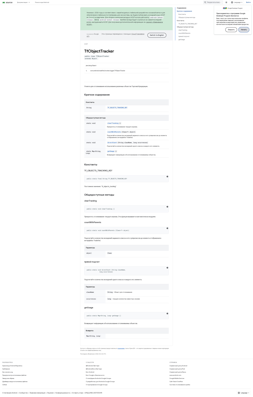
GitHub (4, 385)
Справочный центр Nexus (177, 372)
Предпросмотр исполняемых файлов (14, 375)
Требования (6, 369)
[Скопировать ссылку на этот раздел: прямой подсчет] (102, 262)
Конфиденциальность (63, 393)
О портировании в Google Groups (96, 385)
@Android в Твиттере (92, 366)
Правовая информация (37, 393)
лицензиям (121, 348)
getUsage (111, 151)
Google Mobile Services (176, 378)
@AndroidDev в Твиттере (94, 369)
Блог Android (90, 372)
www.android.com (175, 375)
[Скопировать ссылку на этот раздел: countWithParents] (104, 222)
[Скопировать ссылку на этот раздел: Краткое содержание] (112, 95)
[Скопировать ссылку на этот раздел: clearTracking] (99, 201)
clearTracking (113, 123)
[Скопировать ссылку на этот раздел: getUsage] (96, 308)
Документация (22, 2)
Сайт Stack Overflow (176, 381)
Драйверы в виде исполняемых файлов (14, 381)
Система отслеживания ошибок (179, 385)
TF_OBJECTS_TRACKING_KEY (117, 108)
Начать (244, 30)
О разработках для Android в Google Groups (100, 381)
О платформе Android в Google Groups (98, 378)
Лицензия (50, 393)
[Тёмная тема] (167, 176)
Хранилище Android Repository (12, 366)
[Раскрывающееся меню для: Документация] (30, 2)
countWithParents (114, 132)
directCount (112, 142)
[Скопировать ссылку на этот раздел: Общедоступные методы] (116, 195)
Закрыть (231, 30)
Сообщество (23, 393)
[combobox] (213, 2)
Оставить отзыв (77, 393)
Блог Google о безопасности (95, 375)
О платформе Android (9, 393)
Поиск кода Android (42, 2)
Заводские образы (8, 378)
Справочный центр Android (178, 366)
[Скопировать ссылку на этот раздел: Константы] (100, 165)
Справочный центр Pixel (177, 369)
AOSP (86, 44)
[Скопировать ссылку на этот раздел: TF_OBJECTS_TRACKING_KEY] (115, 171)
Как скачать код (7, 372)
